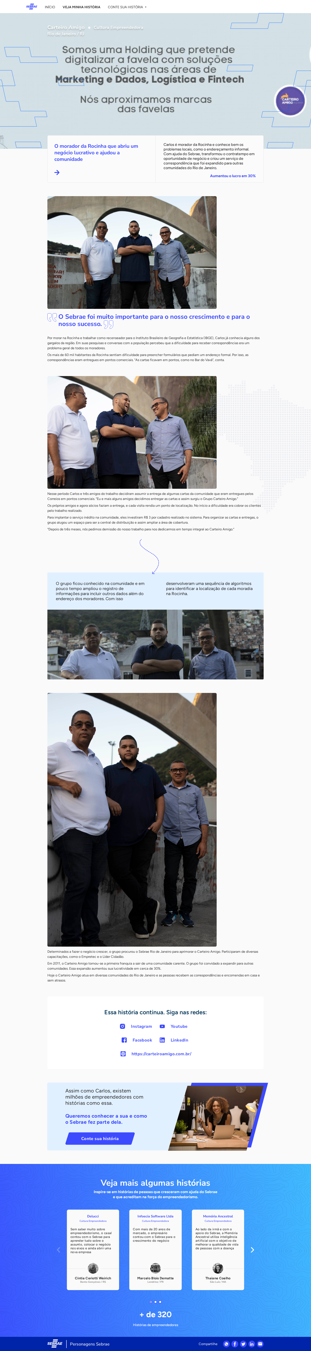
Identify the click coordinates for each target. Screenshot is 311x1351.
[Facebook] (234, 1344)
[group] (93, 1250)
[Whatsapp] (226, 1344)
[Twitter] (243, 1344)
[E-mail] (260, 1344)
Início (50, 7)
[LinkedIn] (251, 1344)
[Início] (31, 7)
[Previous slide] (58, 1250)
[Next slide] (252, 1250)
